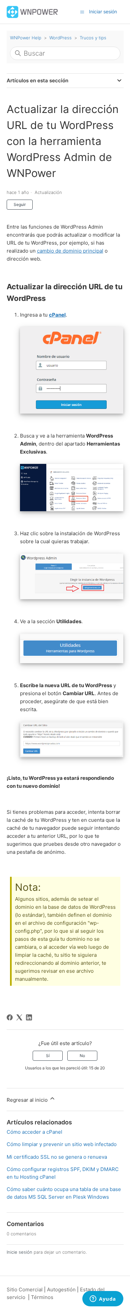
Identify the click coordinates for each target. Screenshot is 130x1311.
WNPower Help (25, 37)
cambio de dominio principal (70, 251)
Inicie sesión (19, 1252)
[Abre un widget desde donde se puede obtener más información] (102, 1299)
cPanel (57, 315)
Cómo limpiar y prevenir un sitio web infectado (62, 1144)
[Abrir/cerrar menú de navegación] (82, 11)
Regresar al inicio (28, 1100)
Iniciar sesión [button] (103, 11)
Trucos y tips (93, 37)
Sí (48, 1055)
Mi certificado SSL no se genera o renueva (57, 1157)
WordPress (60, 37)
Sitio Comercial (25, 1289)
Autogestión (61, 1289)
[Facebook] (10, 1017)
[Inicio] (32, 11)
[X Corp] (19, 1017)
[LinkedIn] (29, 1017)
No (82, 1055)
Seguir (20, 204)
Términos (42, 1297)
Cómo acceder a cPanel (34, 1132)
